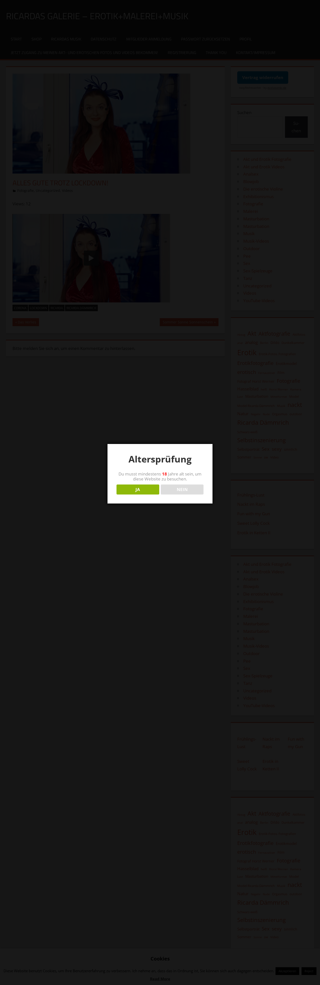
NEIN (182, 489)
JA (138, 489)
